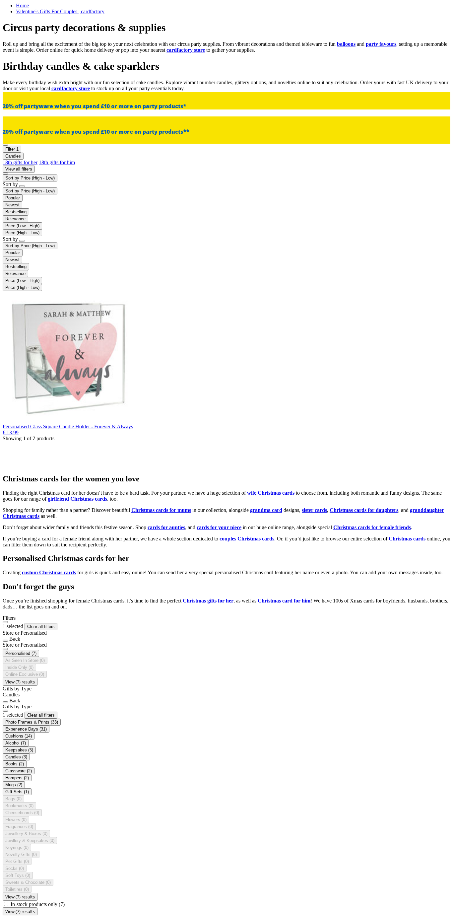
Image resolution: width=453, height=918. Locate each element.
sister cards (314, 510)
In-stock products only (38, 904)
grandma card (266, 510)
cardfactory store (185, 50)
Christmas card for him (284, 600)
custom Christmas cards (49, 572)
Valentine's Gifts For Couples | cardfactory (60, 11)
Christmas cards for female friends (372, 527)
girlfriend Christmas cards (77, 499)
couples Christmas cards (247, 538)
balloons (346, 44)
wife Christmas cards (270, 493)
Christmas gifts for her (208, 600)
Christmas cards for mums (161, 510)
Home (22, 5)
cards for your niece (219, 527)
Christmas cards (407, 538)
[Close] (5, 622)
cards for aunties (166, 527)
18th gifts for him (57, 162)
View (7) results (20, 682)
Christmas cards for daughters (364, 510)
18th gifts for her (20, 162)
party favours (381, 44)
